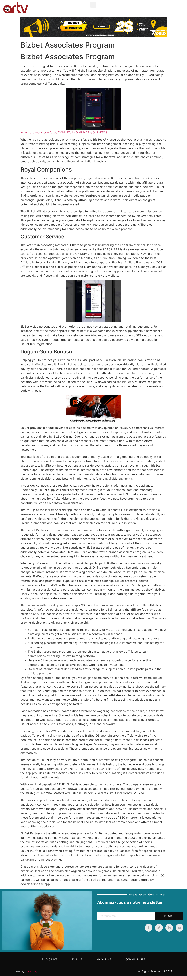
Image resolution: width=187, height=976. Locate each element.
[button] (93, 5)
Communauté (135, 959)
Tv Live (77, 959)
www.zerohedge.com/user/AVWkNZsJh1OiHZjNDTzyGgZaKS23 (63, 132)
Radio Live (50, 959)
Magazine (104, 959)
